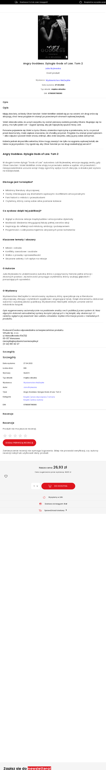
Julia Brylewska (53, 68)
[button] (53, 37)
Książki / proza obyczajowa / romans (39, 397)
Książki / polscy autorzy (33, 400)
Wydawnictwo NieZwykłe (58, 80)
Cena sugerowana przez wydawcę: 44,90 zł (53, 472)
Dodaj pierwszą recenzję (19, 442)
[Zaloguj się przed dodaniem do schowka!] (6, 476)
